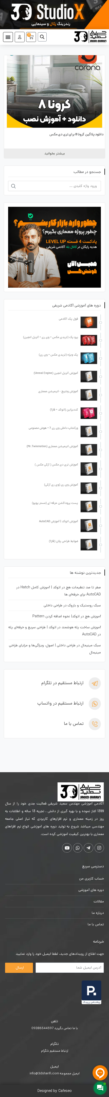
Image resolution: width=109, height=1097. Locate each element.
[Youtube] (66, 848)
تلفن (54, 1021)
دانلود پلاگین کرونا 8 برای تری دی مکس (76, 134)
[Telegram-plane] (88, 848)
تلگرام (54, 1043)
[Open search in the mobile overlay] (44, 36)
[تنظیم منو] (8, 37)
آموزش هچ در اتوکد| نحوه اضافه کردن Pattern (66, 616)
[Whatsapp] (77, 848)
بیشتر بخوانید (54, 153)
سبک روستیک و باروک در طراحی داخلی (72, 605)
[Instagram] (99, 848)
